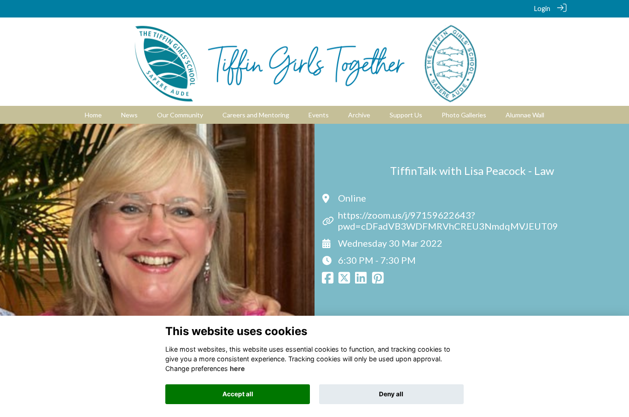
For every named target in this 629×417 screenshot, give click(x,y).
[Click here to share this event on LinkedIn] (361, 280)
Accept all (237, 394)
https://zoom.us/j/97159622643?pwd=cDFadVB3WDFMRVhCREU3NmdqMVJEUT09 (448, 220)
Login (542, 8)
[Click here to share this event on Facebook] (327, 280)
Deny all (391, 394)
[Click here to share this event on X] (344, 280)
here (237, 368)
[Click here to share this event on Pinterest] (378, 280)
